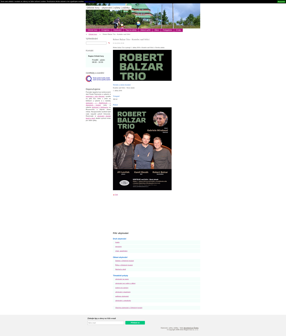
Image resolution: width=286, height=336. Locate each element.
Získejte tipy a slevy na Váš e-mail (101, 318)
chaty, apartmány (121, 251)
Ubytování (117, 30)
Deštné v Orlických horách (124, 261)
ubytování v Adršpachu (100, 107)
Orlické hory (92, 30)
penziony (118, 246)
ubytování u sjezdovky (123, 300)
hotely (117, 242)
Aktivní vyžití (145, 30)
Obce (157, 30)
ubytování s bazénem (122, 292)
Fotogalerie (167, 30)
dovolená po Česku (191, 328)
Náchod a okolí (120, 269)
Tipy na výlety (131, 30)
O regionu (105, 30)
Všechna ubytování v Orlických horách (128, 308)
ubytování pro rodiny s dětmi (125, 283)
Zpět (116, 194)
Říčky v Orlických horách (124, 265)
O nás (178, 30)
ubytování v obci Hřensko (95, 96)
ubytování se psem (122, 279)
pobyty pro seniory (121, 288)
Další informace (90, 1)
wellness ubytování (122, 296)
